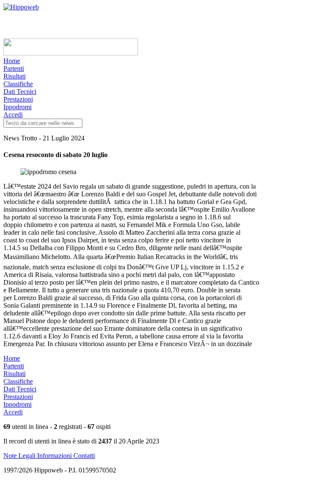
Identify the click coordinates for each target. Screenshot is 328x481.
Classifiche (18, 83)
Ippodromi (17, 107)
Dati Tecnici (19, 91)
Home (11, 60)
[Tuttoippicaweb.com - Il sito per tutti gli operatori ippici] (70, 53)
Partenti (13, 68)
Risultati (14, 76)
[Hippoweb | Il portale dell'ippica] (21, 7)
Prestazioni (18, 99)
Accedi (13, 114)
